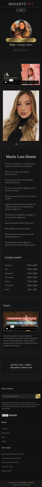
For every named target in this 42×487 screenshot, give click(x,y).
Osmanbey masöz (7, 467)
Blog (3, 437)
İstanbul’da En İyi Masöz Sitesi (11, 458)
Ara (38, 396)
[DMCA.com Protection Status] (10, 415)
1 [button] (16, 144)
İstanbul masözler (27, 483)
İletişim (4, 441)
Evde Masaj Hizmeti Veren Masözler (13, 454)
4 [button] (26, 144)
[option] (21, 116)
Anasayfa (4, 429)
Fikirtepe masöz (7, 471)
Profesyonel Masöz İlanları (10, 462)
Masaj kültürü (6, 433)
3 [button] (23, 144)
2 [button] (19, 144)
